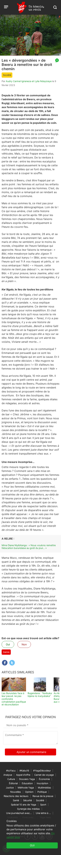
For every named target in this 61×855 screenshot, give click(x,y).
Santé (16, 800)
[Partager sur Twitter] (12, 663)
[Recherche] (55, 7)
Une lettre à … (43, 813)
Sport (43, 804)
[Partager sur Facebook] (5, 663)
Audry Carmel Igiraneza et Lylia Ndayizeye (29, 81)
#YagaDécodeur (42, 770)
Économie (44, 779)
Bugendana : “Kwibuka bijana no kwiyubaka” (40, 694)
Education (27, 783)
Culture (11, 779)
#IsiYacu (10, 770)
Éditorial (13, 783)
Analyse (7, 774)
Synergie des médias (28, 808)
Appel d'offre (23, 774)
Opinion (29, 791)
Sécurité (27, 800)
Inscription (42, 783)
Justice (10, 787)
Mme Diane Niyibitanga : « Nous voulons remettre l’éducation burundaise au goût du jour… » (29, 546)
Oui (8, 644)
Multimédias (44, 787)
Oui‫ (32, 845)
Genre (6, 652)
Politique (42, 791)
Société (7, 75)
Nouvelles (15, 791)
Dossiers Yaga (27, 779)
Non (24, 644)
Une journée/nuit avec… (19, 813)
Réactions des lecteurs (16, 796)
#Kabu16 (24, 770)
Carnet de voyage (44, 774)
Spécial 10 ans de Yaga (23, 804)
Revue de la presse (43, 796)
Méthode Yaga (26, 787)
